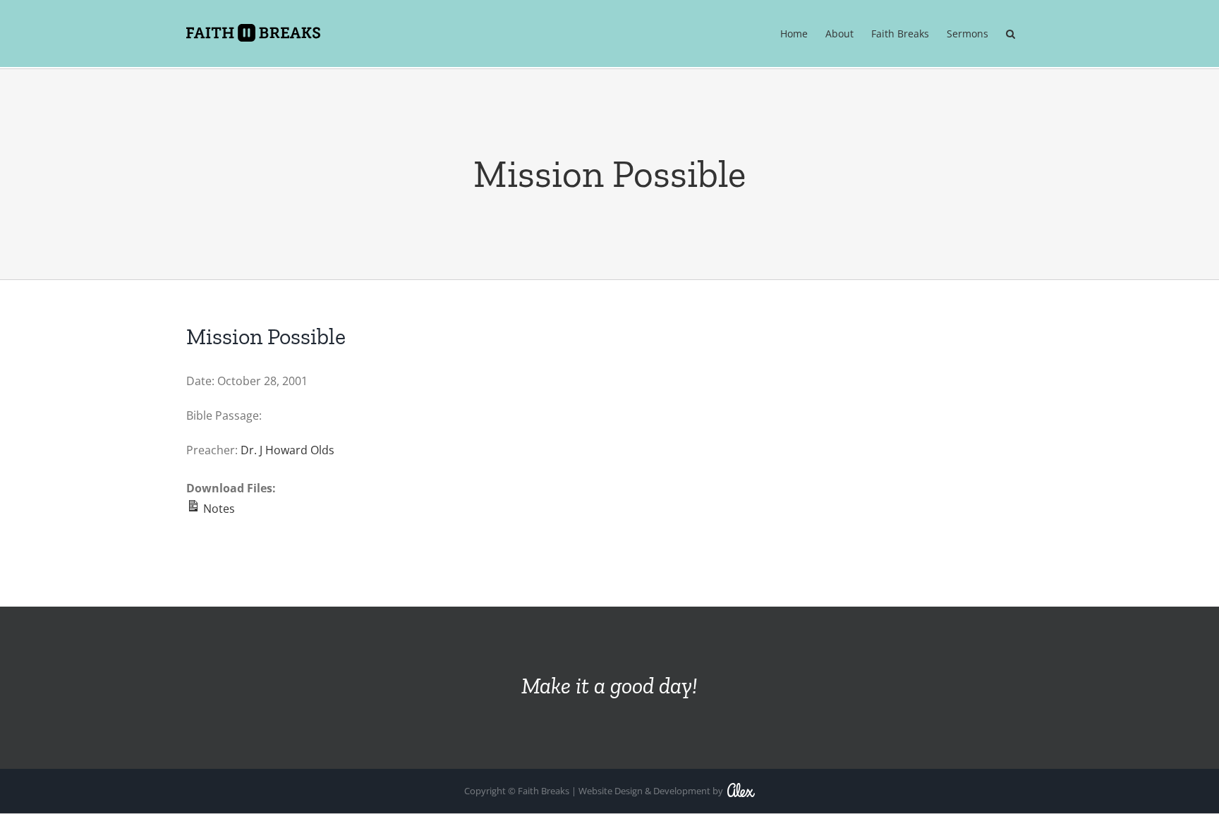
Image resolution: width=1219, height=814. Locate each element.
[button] (1010, 34)
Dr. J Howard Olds (287, 450)
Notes (217, 508)
